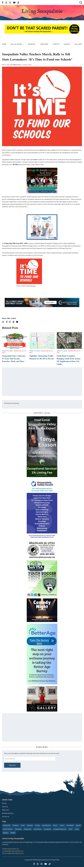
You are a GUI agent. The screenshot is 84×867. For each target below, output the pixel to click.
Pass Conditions (7, 829)
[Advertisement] (42, 381)
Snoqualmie (47, 829)
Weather (44, 44)
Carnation (15, 825)
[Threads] (3, 322)
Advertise (5, 806)
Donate (4, 803)
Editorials (30, 825)
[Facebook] (7, 322)
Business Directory (7, 813)
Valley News (16, 44)
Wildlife (13, 832)
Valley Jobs (5, 810)
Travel (76, 829)
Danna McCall (17, 64)
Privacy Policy (55, 860)
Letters (62, 825)
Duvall (22, 825)
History (55, 825)
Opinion (31, 44)
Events (67, 44)
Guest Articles (46, 825)
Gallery (78, 44)
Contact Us (5, 816)
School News (27, 64)
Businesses (6, 825)
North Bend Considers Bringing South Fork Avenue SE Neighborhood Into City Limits (68, 359)
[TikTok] (14, 322)
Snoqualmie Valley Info (60, 829)
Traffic (56, 44)
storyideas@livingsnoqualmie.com (12, 851)
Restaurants (27, 829)
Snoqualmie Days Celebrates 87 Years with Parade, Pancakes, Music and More (13, 358)
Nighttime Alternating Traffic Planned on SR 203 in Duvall (41, 357)
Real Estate (18, 829)
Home (4, 44)
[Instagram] (10, 322)
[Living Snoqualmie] (42, 11)
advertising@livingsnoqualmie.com (13, 853)
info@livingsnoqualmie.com (10, 849)
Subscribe (12, 765)
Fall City (37, 825)
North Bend (70, 825)
